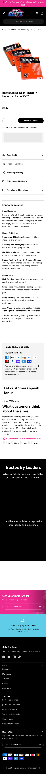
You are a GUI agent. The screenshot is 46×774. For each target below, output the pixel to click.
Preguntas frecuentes (11, 724)
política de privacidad (11, 704)
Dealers (7, 64)
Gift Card (8, 75)
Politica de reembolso (11, 700)
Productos (6, 669)
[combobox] (23, 21)
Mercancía (6, 674)
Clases (5, 683)
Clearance (9, 52)
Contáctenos (7, 719)
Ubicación (9, 80)
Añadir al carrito (31, 121)
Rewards (8, 69)
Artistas (8, 34)
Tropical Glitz (18, 768)
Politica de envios (9, 709)
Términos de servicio (11, 714)
